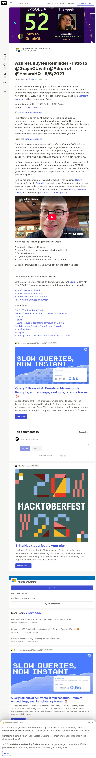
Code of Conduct (45, 456)
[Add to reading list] (4, 75)
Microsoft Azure (42, 48)
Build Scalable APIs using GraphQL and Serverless (39, 326)
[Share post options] (4, 91)
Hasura (78, 180)
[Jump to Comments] (4, 65)
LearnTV (74, 282)
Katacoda (81, 189)
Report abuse (60, 456)
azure (34, 79)
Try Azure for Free (52, 604)
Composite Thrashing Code (53, 192)
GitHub (71, 189)
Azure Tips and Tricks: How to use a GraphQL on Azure (42, 335)
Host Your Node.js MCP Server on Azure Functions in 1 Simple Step (41, 621)
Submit (25, 448)
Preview (37, 448)
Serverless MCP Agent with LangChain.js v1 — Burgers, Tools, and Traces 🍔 (45, 630)
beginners (44, 79)
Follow (52, 588)
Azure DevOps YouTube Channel (31, 296)
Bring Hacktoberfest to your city (40, 546)
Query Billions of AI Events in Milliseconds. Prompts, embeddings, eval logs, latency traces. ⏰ (52, 392)
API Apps (19, 332)
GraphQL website (33, 139)
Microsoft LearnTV (32, 107)
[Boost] (4, 83)
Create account (85, 3)
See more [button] (21, 416)
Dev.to (18, 192)
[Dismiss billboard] (92, 722)
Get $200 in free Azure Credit (29, 310)
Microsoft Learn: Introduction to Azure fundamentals (41, 313)
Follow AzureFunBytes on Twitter (31, 300)
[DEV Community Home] (4, 3)
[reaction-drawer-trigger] (5, 56)
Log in (71, 3)
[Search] (11, 3)
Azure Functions (23, 329)
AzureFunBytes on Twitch (28, 290)
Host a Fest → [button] (23, 565)
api (28, 79)
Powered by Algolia (54, 3)
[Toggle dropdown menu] (88, 343)
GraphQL (19, 316)
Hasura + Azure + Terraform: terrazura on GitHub (39, 323)
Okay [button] (6, 753)
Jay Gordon (26, 48)
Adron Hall (41, 183)
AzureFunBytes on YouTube (28, 293)
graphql (20, 79)
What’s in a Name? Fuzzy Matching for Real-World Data (35, 640)
